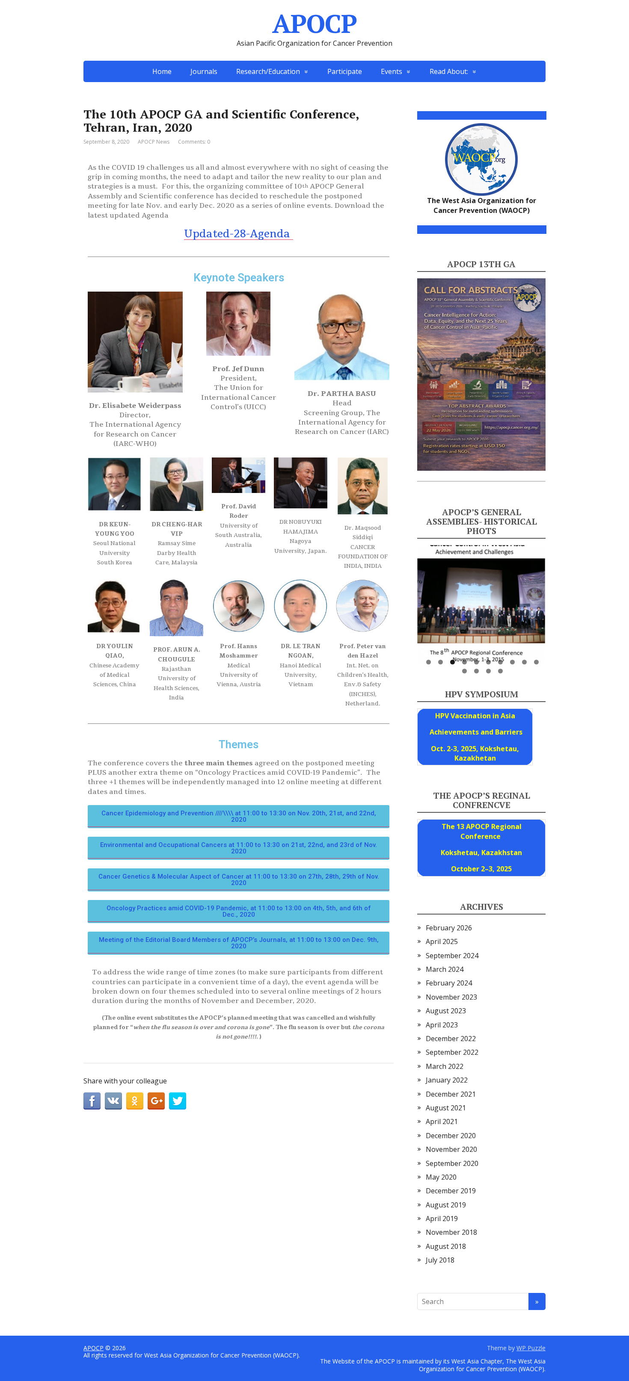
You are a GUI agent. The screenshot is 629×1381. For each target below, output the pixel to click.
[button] (238, 816)
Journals (203, 71)
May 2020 (441, 1177)
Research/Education (268, 71)
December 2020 (451, 1135)
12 (476, 671)
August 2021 (446, 1107)
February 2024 (449, 983)
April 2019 (442, 1218)
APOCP (314, 23)
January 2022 (447, 1080)
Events (391, 71)
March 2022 (444, 1066)
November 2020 (451, 1149)
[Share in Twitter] (177, 1101)
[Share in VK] (113, 1101)
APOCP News (153, 141)
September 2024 (452, 955)
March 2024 (444, 969)
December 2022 (451, 1038)
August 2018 (446, 1246)
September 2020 (452, 1163)
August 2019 (446, 1205)
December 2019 (451, 1190)
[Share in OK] (134, 1101)
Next (560, 602)
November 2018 (451, 1232)
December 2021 (451, 1094)
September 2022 (452, 1052)
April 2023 (442, 1025)
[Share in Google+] (156, 1101)
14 (500, 671)
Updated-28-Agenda (238, 234)
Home (162, 71)
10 (536, 662)
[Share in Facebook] (92, 1101)
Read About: (449, 71)
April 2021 (442, 1121)
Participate (344, 71)
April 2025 (442, 941)
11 (464, 671)
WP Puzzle (531, 1348)
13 (488, 671)
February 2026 (449, 927)
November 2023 (451, 997)
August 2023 (446, 1010)
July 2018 (440, 1260)
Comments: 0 (194, 141)
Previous (402, 602)
